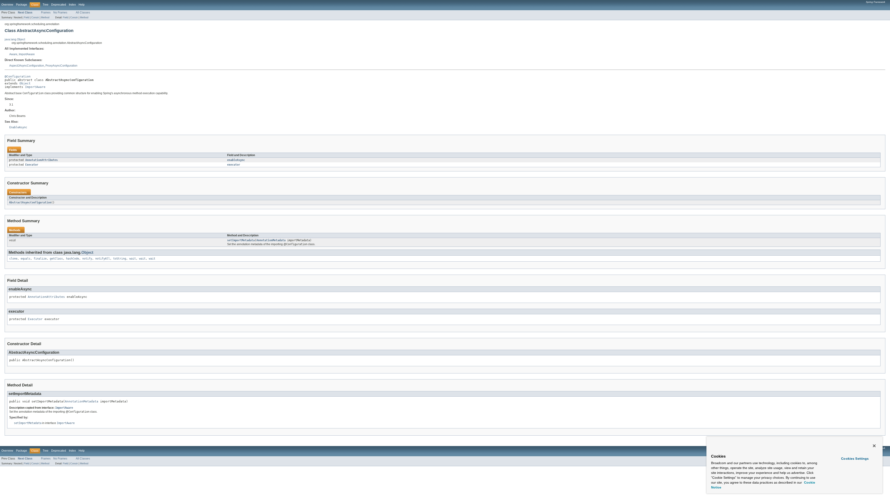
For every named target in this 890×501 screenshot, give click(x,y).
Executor (31, 164)
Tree (45, 4)
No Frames (60, 12)
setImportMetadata (241, 240)
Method (45, 17)
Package (21, 4)
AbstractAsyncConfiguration (30, 202)
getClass (56, 258)
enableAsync (236, 160)
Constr (35, 17)
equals (25, 258)
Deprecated (58, 4)
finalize (40, 258)
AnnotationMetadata (271, 240)
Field (26, 17)
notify (87, 258)
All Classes (83, 12)
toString (119, 258)
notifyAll (102, 258)
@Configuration (18, 76)
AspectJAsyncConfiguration (26, 65)
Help (82, 4)
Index (72, 4)
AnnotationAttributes (41, 160)
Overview (7, 4)
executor (233, 164)
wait (132, 258)
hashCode (72, 258)
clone (13, 258)
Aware (13, 54)
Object (25, 83)
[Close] (874, 446)
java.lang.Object (15, 39)
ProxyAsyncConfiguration (61, 65)
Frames (46, 12)
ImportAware (27, 54)
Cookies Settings (855, 458)
